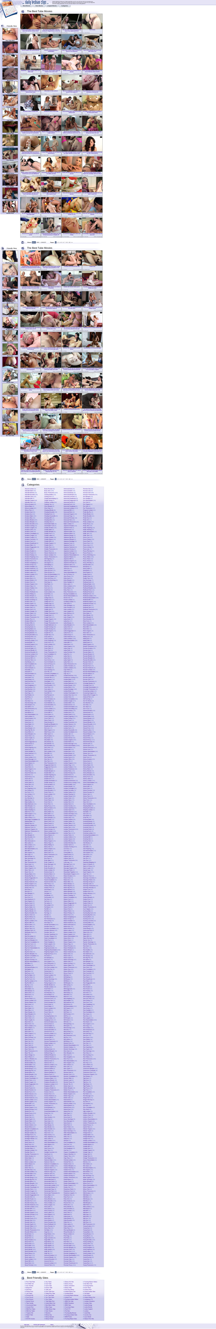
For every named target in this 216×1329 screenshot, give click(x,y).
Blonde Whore (29, 1127)
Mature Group (67, 918)
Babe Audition (28, 802)
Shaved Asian (87, 714)
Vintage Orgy (86, 1152)
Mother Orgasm (68, 1094)
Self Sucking (86, 699)
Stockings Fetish (87, 880)
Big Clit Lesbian (29, 936)
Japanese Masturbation (70, 555)
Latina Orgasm (68, 646)
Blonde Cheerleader (30, 1078)
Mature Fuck (67, 915)
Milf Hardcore (67, 1002)
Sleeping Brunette (88, 808)
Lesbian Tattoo (68, 823)
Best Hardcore (29, 899)
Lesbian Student (68, 819)
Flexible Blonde (48, 985)
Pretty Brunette (87, 516)
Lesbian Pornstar (68, 776)
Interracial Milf (67, 510)
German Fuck (48, 1031)
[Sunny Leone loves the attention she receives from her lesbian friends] (92, 428)
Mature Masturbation (69, 936)
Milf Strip (66, 1029)
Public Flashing (87, 529)
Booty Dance (28, 1142)
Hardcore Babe (48, 1160)
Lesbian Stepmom (69, 811)
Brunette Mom (29, 1210)
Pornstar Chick (68, 1249)
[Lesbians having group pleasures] (72, 408)
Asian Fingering (29, 747)
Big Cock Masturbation (31, 948)
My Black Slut (88, 1283)
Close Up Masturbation (50, 574)
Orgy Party (67, 1158)
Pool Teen (66, 1241)
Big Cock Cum (29, 944)
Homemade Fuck (49, 1183)
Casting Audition (48, 494)
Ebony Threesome (49, 854)
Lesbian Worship (68, 843)
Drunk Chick (47, 792)
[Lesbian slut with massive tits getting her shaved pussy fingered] (51, 306)
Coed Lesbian (48, 592)
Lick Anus (66, 848)
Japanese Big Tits (68, 537)
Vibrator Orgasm (87, 1129)
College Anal (47, 597)
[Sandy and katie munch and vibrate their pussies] (72, 171)
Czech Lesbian (48, 708)
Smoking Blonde (87, 823)
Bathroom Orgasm (30, 829)
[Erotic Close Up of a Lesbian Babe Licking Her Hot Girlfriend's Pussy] (30, 408)
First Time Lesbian (49, 967)
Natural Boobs (68, 1101)
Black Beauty (28, 1012)
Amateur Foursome (30, 558)
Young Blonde (87, 1237)
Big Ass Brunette (29, 913)
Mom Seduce (67, 1064)
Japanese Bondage (69, 541)
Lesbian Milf (67, 749)
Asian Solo (28, 780)
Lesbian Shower (68, 796)
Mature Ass (67, 880)
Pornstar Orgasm (68, 1257)
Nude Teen (67, 1115)
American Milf (28, 658)
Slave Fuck (86, 800)
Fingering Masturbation (50, 950)
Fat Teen (46, 916)
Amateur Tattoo (29, 613)
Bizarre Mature (29, 1002)
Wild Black (86, 1201)
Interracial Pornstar (69, 518)
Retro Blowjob (87, 617)
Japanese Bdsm (68, 533)
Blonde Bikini (28, 1072)
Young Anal (86, 1228)
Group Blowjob (48, 1107)
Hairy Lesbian (48, 1140)
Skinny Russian (87, 792)
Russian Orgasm (88, 677)
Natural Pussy (68, 1107)
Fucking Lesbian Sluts (71, 1315)
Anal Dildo (27, 669)
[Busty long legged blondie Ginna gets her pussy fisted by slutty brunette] (92, 69)
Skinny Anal (86, 761)
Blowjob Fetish (29, 1130)
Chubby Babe (48, 529)
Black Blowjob (29, 1014)
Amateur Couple (29, 537)
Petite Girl (66, 1222)
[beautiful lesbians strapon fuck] (30, 110)
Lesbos (86, 1311)
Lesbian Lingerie (68, 739)
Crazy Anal (47, 636)
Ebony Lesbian (48, 831)
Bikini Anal (28, 987)
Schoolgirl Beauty (88, 683)
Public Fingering (87, 527)
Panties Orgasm (68, 1185)
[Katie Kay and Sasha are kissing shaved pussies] (92, 212)
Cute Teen (47, 697)
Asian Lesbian (29, 757)
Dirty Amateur (48, 736)
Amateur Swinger (29, 611)
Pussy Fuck (86, 543)
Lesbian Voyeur (68, 839)
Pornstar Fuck (68, 1251)
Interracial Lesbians (69, 508)
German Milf (47, 1037)
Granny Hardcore (49, 1095)
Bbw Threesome (29, 862)
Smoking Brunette (88, 825)
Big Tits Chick (28, 977)
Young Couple (87, 1245)
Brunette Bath (28, 1175)
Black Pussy (28, 1039)
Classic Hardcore (49, 553)
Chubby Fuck (48, 533)
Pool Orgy (66, 1236)
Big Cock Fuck (29, 946)
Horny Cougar (48, 1204)
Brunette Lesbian (29, 1206)
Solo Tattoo (86, 856)
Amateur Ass (28, 514)
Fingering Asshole (49, 948)
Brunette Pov (28, 1216)
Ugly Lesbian (86, 1111)
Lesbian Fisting (68, 718)
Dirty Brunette (48, 745)
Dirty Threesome (49, 763)
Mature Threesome (69, 967)
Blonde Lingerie (29, 1101)
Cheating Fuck (48, 514)
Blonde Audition (29, 1062)
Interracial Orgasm (69, 514)
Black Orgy (28, 1035)
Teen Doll (85, 985)
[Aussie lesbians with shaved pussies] (30, 49)
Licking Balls (67, 852)
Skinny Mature (87, 784)
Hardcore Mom (48, 1167)
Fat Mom (46, 911)
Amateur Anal (28, 512)
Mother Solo (67, 1097)
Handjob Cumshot (49, 1152)
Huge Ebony (47, 1241)
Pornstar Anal (67, 1243)
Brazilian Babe (29, 1148)
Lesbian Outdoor (68, 767)
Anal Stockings (29, 702)
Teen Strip (86, 1053)
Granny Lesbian (48, 1097)
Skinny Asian (86, 763)
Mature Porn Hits (89, 1318)
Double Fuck (47, 778)
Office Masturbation (69, 1132)
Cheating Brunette (49, 512)
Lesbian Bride (67, 691)
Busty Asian (28, 1243)
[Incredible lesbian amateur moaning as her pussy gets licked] (92, 110)
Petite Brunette (68, 1220)
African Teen (28, 510)
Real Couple (86, 568)
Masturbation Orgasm (70, 874)
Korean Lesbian (68, 599)
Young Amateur (87, 1226)
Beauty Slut (28, 887)
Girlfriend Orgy (48, 1053)
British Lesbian (29, 1162)
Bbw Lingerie (28, 846)
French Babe (47, 1006)
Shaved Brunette (87, 724)
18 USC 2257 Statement (39, 1324)
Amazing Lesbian (29, 640)
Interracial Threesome (70, 522)
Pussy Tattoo (86, 557)
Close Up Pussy (48, 578)
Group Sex (47, 1113)
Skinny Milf (86, 786)
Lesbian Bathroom (69, 683)
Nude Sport (67, 1113)
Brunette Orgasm (29, 1212)
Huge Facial (47, 1243)
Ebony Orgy (47, 843)
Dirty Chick (47, 747)
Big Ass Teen (28, 928)
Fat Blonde (47, 895)
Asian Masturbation (30, 761)
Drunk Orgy (47, 798)
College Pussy (48, 607)
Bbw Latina (28, 843)
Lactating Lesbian (68, 601)
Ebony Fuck (47, 825)
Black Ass (27, 1006)
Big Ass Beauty (29, 909)
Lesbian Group (68, 726)
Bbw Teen (27, 860)
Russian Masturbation (89, 671)
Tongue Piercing (87, 1099)
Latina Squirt (67, 660)
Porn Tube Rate (10, 40)
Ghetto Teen (47, 1045)
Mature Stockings (68, 959)
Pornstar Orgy (68, 1259)
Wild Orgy (86, 1214)
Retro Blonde (86, 615)
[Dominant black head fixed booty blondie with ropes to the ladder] (92, 469)
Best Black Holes (50, 1305)
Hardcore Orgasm (49, 1169)
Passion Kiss (67, 1202)
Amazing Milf (28, 642)
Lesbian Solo (67, 804)
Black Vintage (28, 1055)
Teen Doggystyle (87, 983)
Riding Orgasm (87, 644)
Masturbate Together (69, 872)
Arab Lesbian (28, 716)
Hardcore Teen (48, 1175)
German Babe (48, 1025)
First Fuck (47, 959)
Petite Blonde (67, 1218)
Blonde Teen (28, 1123)
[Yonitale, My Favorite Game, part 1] (72, 285)
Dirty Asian (47, 737)
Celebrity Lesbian (49, 502)
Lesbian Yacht (67, 844)
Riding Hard (86, 642)
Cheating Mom (48, 520)
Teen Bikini (86, 959)
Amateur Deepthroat (30, 543)
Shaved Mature (87, 734)
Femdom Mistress (49, 930)
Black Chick (28, 1018)
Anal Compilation (29, 664)
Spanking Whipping (88, 862)
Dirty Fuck (47, 749)
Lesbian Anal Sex (68, 675)
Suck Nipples (86, 909)
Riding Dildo (86, 640)
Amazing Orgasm (30, 644)
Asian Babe (28, 724)
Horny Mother (48, 1220)
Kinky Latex (67, 584)
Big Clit (27, 934)
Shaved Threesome (88, 747)
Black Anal (28, 1004)
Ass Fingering (28, 788)
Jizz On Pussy (68, 574)
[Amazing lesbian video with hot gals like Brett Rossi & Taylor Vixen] (30, 449)
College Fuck (48, 599)
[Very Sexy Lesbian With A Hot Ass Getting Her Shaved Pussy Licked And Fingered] (51, 28)
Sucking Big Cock (88, 913)
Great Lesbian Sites (89, 1291)
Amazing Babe (29, 629)
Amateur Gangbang (30, 562)
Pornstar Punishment (69, 1263)
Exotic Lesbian (48, 870)
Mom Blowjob (67, 1053)
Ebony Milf (47, 837)
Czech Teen (47, 718)
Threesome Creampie (89, 1070)
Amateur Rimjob (29, 595)
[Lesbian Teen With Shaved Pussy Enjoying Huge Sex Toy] (51, 469)
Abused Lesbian (29, 488)
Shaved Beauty (87, 718)
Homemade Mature (49, 1187)
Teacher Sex (86, 940)
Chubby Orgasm (48, 543)
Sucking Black (87, 916)
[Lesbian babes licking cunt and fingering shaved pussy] (51, 151)
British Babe (28, 1158)
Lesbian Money (68, 753)
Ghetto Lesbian (48, 1043)
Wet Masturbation (88, 1167)
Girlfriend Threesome (50, 1058)
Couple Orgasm (48, 630)
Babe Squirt (28, 815)
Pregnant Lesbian (88, 510)
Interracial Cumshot (69, 496)
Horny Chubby (48, 1202)
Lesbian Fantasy (68, 710)
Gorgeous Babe (48, 1078)
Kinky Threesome (68, 592)
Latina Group (67, 634)
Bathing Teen (28, 823)
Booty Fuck (28, 1144)
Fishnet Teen (47, 981)
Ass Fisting (28, 790)
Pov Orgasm (86, 504)
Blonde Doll (28, 1086)
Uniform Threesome (88, 1123)
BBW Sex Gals (69, 1301)
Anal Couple (28, 665)
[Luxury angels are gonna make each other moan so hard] (51, 191)
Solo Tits (85, 858)
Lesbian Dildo (67, 702)
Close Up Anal (48, 568)
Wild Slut (85, 1220)
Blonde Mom (28, 1105)
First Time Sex (48, 969)
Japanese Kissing (68, 549)
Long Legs (66, 862)
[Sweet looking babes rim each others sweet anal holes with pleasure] (30, 191)
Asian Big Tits (28, 730)
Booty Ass (28, 1140)
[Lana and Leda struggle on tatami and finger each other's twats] (51, 408)
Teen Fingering (87, 996)
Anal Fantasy (28, 675)
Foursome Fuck (48, 998)
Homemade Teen (49, 1191)
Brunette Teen (28, 1228)
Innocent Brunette (49, 1259)
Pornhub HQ (10, 133)
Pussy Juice (86, 545)
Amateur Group (29, 564)
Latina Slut (66, 656)
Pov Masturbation (88, 500)
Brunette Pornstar (30, 1214)
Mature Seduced (68, 951)
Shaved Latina (87, 730)
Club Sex (46, 586)
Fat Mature (47, 907)
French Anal (47, 1004)
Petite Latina (67, 1224)
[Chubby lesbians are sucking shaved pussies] (72, 69)
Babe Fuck (28, 811)
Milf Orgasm (67, 1008)
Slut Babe (85, 811)
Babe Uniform (28, 817)
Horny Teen (47, 1228)
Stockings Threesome (89, 885)
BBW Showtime (69, 1303)
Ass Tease (28, 796)
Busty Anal (28, 1241)
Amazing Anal (28, 625)
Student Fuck (86, 899)
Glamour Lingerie (49, 1066)
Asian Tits (27, 786)
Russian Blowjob (87, 658)
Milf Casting (67, 985)
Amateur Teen (29, 615)
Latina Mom (67, 644)
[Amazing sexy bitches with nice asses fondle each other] (92, 285)
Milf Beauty (67, 979)
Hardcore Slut (48, 1173)
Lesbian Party (67, 771)
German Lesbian (48, 1033)
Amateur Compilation (30, 533)
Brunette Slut (28, 1220)
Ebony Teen (47, 852)
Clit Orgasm (47, 562)
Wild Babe (86, 1195)
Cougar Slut (47, 621)
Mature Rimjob (68, 950)
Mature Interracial (68, 924)
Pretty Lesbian (87, 522)
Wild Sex (85, 1218)
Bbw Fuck (27, 839)
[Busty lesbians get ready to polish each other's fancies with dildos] (72, 449)
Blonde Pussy (29, 1113)
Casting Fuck (48, 496)
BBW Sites (68, 1305)
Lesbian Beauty (68, 685)
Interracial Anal (68, 488)
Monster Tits (67, 1084)
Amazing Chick (29, 636)
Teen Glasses (87, 1006)
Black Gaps (49, 1307)
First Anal (46, 955)
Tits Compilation (87, 1092)
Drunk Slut (47, 802)
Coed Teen (47, 595)
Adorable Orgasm (30, 500)
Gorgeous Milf (48, 1086)
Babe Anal (27, 800)
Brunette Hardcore (30, 1204)
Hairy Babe (47, 1123)
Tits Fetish (86, 1094)
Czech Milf (47, 712)
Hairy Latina (47, 1138)
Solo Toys (86, 860)
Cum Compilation (49, 654)
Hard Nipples (47, 1158)
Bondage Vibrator (29, 1138)
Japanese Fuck (68, 545)
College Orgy (48, 603)
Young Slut (86, 1259)
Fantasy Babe (48, 885)
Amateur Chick (29, 529)
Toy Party (85, 1105)
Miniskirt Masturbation (70, 1045)
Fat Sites (67, 1311)
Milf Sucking (67, 1031)
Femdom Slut (48, 932)
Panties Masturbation (69, 1183)
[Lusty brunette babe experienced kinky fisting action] (72, 110)
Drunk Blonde (48, 788)
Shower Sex (86, 753)
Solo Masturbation (88, 850)
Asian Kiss (28, 755)
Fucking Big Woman (70, 1313)
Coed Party (47, 594)
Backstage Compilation (31, 819)
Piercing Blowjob (68, 1230)
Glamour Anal (48, 1060)
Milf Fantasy (67, 992)
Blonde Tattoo (28, 1121)
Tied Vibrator (86, 1076)
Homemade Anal (48, 1179)
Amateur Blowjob (29, 522)
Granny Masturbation (50, 1099)
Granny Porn (88, 1289)
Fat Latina (47, 903)
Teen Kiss (86, 1016)
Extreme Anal (48, 872)
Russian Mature (87, 673)
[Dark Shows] (92, 28)
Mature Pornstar (68, 946)
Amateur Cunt (29, 541)
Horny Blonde (48, 1199)
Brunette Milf (28, 1208)
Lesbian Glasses (68, 724)
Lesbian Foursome (69, 722)
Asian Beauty (28, 728)
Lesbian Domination (69, 706)
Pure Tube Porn (10, 409)
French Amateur (48, 1002)
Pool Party (66, 1237)
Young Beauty (87, 1234)
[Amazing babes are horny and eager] (92, 347)
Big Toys (27, 985)
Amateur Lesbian (29, 574)
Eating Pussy (48, 806)
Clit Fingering (47, 558)
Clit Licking (47, 560)
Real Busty (86, 566)
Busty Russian (48, 488)
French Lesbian (48, 1008)
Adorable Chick (29, 496)
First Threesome (48, 963)
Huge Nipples (48, 1245)
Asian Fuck (28, 749)
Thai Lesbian (86, 1066)
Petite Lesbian (67, 1226)
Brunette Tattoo (29, 1226)
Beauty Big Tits (29, 876)
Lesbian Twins (68, 835)
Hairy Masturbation (49, 1142)
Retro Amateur (87, 611)
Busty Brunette (29, 1251)
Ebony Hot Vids (69, 1281)
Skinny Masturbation (88, 782)
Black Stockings (29, 1047)
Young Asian (86, 1230)
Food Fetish (47, 988)
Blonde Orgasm (29, 1107)
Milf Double (67, 990)
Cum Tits (46, 671)
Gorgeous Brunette (49, 1082)
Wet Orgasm (86, 1169)
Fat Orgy (46, 913)
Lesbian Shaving (68, 794)
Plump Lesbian (68, 1234)
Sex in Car (86, 708)
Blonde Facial (28, 1088)
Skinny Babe (86, 765)
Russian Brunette (88, 660)
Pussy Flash (86, 541)
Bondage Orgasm (30, 1136)
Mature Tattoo (67, 965)
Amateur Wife (28, 623)
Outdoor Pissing (68, 1175)
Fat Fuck (46, 901)
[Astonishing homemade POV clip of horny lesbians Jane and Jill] (30, 326)
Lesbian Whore (68, 841)
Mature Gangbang (69, 916)
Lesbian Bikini (67, 687)
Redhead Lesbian (88, 595)
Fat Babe (46, 893)
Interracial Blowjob (69, 494)
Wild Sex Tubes (10, 276)
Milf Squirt (66, 1025)
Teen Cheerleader (88, 965)
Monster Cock (68, 1074)
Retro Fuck (86, 621)
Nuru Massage (68, 1121)
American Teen (29, 660)
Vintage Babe (86, 1134)
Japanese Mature (68, 557)
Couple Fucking (48, 627)
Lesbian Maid (67, 741)
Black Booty (28, 1016)
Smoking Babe (87, 819)
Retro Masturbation (88, 625)
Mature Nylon (67, 940)
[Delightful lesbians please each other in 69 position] (51, 285)
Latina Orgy (67, 648)
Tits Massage (87, 1095)
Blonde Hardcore (29, 1097)
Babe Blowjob (28, 806)
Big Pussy (28, 973)
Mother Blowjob (68, 1088)
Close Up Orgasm (49, 576)
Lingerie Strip (67, 858)
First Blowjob (47, 957)
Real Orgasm (87, 572)
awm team (26, 1324)
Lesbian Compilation (69, 699)
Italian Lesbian (68, 523)
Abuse (51, 1324)
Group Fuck (47, 1109)
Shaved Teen (86, 745)
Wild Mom (86, 1212)
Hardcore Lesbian (49, 1166)
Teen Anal (85, 946)
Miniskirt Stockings (69, 1049)
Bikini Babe (28, 988)
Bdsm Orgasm (29, 868)
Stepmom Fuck (87, 876)
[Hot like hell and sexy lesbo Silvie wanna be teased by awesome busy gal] (72, 326)
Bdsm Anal (28, 864)
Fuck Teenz (87, 1287)
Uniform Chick (87, 1115)
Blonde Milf (28, 1103)
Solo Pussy (86, 854)
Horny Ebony (48, 1208)
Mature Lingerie (68, 934)
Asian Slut (27, 778)
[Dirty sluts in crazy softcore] (51, 90)
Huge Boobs (47, 1234)
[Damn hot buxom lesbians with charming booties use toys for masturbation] (30, 130)
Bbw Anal (27, 833)
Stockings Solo (87, 883)
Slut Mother (86, 815)
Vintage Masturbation (89, 1142)
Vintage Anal (86, 1132)
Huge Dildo (47, 1239)
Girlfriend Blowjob (49, 1051)
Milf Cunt (66, 987)
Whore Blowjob (87, 1181)
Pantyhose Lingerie (69, 1193)
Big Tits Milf (28, 983)
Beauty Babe (28, 874)
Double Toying (48, 782)
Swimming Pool (87, 930)
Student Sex (86, 905)
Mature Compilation (69, 897)
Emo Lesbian (48, 856)
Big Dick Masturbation (31, 961)
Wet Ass (85, 1162)
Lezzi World (87, 1316)
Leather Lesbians (68, 667)
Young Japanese (87, 1249)
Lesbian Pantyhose (69, 769)
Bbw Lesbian (28, 844)
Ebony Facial (47, 823)
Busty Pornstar (29, 1265)
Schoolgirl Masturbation (89, 687)
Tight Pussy (86, 1088)
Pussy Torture (87, 560)
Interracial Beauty (68, 492)
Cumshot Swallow (49, 675)
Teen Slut (85, 1043)
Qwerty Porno (10, 173)
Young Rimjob (87, 1255)
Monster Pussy (68, 1082)
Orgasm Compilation (69, 1152)
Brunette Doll (28, 1197)
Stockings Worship (88, 887)
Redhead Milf (86, 599)
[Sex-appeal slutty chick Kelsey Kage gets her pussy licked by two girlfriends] (92, 408)
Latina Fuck (67, 632)
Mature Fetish (67, 911)
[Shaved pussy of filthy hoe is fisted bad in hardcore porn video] (30, 90)
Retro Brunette (87, 619)
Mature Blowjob (68, 891)
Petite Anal (67, 1214)
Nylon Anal (67, 1123)
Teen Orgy (86, 1025)
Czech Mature (48, 710)
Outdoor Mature (68, 1173)
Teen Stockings (87, 1051)
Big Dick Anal (28, 951)
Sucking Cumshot (88, 920)
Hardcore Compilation (50, 1164)
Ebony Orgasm (48, 841)
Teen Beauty (86, 955)
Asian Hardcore (29, 753)
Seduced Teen (87, 697)
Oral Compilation (68, 1142)
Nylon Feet (67, 1125)
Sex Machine (86, 702)
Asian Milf (27, 765)
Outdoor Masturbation (70, 1171)
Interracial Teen (68, 520)
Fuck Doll (47, 1014)
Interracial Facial (68, 502)
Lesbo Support (88, 1309)
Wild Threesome (87, 1224)
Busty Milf (27, 1261)
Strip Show (86, 895)
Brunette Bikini (29, 1181)
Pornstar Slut (86, 488)
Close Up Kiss (48, 572)
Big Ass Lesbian (29, 920)
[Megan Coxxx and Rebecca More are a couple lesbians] (51, 130)
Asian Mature (28, 763)
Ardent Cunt (68, 1297)
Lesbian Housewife (69, 730)
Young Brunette (87, 1239)
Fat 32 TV (67, 1309)
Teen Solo (86, 1045)
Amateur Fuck (29, 560)
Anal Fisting (28, 679)
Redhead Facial (87, 592)
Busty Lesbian (29, 1259)
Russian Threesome (88, 681)
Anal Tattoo (28, 706)
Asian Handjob (29, 751)
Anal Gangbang (29, 685)
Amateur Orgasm (30, 584)
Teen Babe (86, 951)
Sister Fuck (86, 757)
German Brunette (49, 1029)
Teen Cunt (86, 975)
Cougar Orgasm (48, 619)
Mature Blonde (68, 889)
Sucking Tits (86, 926)
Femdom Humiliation (50, 928)
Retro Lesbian (87, 623)
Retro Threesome (88, 634)
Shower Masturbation (89, 751)
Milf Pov (66, 1016)
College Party (48, 605)
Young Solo (86, 1261)
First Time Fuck (48, 965)
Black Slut (27, 1043)
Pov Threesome (87, 508)
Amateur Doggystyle (30, 547)
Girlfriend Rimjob (48, 1055)
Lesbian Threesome (69, 829)
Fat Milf (46, 909)
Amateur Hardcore (30, 568)
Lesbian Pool (67, 774)
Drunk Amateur (48, 784)
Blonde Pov (28, 1111)
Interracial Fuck (68, 504)
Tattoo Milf (86, 936)
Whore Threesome (88, 1191)
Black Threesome (30, 1051)
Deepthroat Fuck (48, 726)
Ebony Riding (48, 844)
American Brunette (30, 652)
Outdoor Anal (67, 1164)
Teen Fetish (86, 994)
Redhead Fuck (87, 594)
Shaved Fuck (86, 728)
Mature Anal (67, 878)
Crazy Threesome (49, 652)
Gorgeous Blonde (49, 1080)
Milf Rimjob (67, 1018)
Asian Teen (28, 784)
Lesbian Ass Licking (69, 677)
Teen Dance (86, 977)
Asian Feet (28, 745)
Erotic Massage (48, 864)
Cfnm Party (47, 508)
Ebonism (48, 1313)
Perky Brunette (68, 1208)
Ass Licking (28, 794)
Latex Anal (66, 603)
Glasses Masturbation (50, 1076)
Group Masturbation (49, 1111)
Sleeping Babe (87, 806)
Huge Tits (47, 1251)
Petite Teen (67, 1228)
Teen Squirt (86, 1049)
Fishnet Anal (47, 971)
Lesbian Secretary (69, 790)
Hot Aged (87, 1293)
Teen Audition (86, 950)
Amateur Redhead (30, 592)
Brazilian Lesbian (29, 1150)
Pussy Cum (86, 537)
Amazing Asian (29, 627)
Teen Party (86, 1031)
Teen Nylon (86, 1022)
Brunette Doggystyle (30, 1195)
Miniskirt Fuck (67, 1043)
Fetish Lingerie (48, 944)
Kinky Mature (67, 588)
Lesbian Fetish (68, 714)
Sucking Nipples (87, 924)
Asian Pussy (28, 776)
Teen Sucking (87, 1055)
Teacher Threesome (88, 944)
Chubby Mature (48, 539)
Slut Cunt (85, 813)
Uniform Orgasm (87, 1121)
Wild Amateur (86, 1193)
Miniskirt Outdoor (68, 1047)
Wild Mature (86, 1208)
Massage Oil (67, 866)
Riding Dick (86, 638)
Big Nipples (28, 969)
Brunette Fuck (29, 1201)
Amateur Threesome (30, 617)
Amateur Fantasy (29, 555)
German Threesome (50, 1041)
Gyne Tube (10, 369)
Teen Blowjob (86, 961)
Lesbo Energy (88, 1305)
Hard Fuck (47, 1156)
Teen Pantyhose (87, 1029)
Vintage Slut (86, 1154)
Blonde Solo (28, 1117)
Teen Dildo (86, 981)
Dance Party (47, 720)
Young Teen (86, 1263)
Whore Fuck (86, 1183)
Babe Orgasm (29, 813)
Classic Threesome (49, 557)
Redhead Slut (87, 605)
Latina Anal (67, 619)
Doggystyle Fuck (49, 767)
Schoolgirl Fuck (87, 685)
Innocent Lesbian (49, 1263)
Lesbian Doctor (68, 704)
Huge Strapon (48, 1249)
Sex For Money (87, 701)
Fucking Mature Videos (90, 1281)
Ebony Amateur (48, 808)
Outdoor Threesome (69, 1177)
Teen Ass (85, 948)
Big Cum (27, 950)
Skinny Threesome (88, 798)
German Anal (48, 1023)
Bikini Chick (28, 992)
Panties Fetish (68, 1181)
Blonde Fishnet (29, 1090)
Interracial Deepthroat (70, 498)
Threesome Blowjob (88, 1068)
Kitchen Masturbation (69, 595)
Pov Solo (85, 506)
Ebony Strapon (48, 848)
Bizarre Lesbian (29, 1000)
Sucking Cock (87, 918)
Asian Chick (28, 736)
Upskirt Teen (86, 1127)
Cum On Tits (47, 665)
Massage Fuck (68, 864)
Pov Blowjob (86, 496)
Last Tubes (10, 120)
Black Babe (28, 1008)
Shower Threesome (88, 755)
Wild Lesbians (87, 1206)
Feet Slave (47, 922)
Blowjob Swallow (29, 1132)
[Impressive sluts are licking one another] (51, 212)
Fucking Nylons (88, 1285)
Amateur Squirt (29, 603)
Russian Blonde (87, 656)
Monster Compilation (69, 1076)
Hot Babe (46, 1230)
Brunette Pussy (29, 1218)
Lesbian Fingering (68, 716)
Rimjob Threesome (88, 646)
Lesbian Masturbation (70, 745)
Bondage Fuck (29, 1134)
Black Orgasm (29, 1033)
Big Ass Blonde (29, 911)
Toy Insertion (86, 1103)
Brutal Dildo (28, 1236)
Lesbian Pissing (68, 772)
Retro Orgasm (87, 630)
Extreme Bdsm (48, 874)
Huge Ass (47, 1232)
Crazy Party (47, 648)
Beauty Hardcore (29, 881)
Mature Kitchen (68, 928)
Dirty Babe (47, 739)
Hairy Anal (47, 1119)
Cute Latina (47, 689)
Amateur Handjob (30, 566)
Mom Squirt (67, 1068)
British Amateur (29, 1156)
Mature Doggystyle (69, 903)
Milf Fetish (66, 994)
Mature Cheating (68, 895)
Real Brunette (87, 564)
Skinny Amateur (87, 759)
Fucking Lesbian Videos (71, 1299)
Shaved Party (87, 737)
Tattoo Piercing (87, 938)
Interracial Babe (68, 490)
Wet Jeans (86, 1166)
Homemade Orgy (49, 1189)
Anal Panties (28, 695)
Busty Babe (28, 1245)
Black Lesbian (29, 1025)
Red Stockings (87, 580)
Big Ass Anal (28, 903)
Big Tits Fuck (28, 979)
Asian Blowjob (29, 734)
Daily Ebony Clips (50, 1309)
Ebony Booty (47, 819)
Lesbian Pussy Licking (70, 782)
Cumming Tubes (69, 1307)
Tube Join (10, 395)
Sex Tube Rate (10, 435)
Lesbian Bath (67, 681)
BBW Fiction (68, 1316)
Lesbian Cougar (68, 701)
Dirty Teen (47, 761)
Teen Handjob (87, 1010)
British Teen (28, 1167)
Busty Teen (47, 490)
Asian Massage (29, 759)
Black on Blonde (29, 1058)
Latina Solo (67, 658)
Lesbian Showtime (89, 1301)
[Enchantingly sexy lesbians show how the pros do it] (92, 232)
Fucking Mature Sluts (71, 1318)
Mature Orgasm (68, 942)
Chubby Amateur (49, 527)
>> (72, 242)
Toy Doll (85, 1101)
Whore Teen (86, 1189)
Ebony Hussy (69, 1283)
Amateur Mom (29, 578)
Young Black (86, 1236)
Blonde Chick (28, 1080)
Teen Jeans (86, 1014)
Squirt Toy (86, 874)
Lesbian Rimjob (68, 786)
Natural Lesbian (68, 1103)
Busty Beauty (28, 1247)
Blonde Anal (28, 1060)
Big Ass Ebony (29, 916)
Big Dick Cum (29, 957)
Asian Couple (28, 737)
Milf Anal (66, 975)
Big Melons (28, 965)
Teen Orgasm (87, 1023)
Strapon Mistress (88, 893)
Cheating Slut (48, 522)
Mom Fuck (67, 1058)
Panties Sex (67, 1187)
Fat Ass (46, 891)
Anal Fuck (27, 683)
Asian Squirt (28, 782)
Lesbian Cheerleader (69, 693)
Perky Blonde (67, 1206)
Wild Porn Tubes (10, 263)
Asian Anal (28, 720)
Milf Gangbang (68, 998)
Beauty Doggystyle (30, 878)
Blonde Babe (28, 1064)
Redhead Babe (87, 584)
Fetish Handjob (48, 942)
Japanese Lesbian (69, 551)
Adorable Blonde (29, 492)
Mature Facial (67, 907)
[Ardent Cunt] (92, 265)
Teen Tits (85, 1060)
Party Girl (66, 1199)
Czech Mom (47, 714)
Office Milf (66, 1134)
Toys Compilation (88, 1107)
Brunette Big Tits (29, 1179)
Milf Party (66, 1012)
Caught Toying (48, 500)
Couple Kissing (48, 629)
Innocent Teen (48, 1265)
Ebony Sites (68, 1287)
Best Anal (27, 889)
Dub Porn (10, 93)
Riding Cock (86, 636)
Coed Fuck (47, 590)
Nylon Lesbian (68, 1129)
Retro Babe (86, 613)
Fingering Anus (48, 946)
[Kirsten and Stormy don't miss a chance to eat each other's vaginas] (92, 367)
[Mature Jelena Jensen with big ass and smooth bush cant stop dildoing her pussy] (30, 171)
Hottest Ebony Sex (70, 1291)
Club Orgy (47, 582)
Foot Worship (48, 992)
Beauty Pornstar (29, 885)
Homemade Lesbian (49, 1185)
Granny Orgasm (48, 1101)
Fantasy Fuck (48, 887)
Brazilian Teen (29, 1152)
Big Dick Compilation (30, 955)
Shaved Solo (86, 743)
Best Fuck (28, 897)
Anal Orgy (27, 693)
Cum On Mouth (48, 662)
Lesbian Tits (67, 831)
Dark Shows (49, 1311)
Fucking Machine (49, 1016)
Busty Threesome (49, 492)
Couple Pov (47, 632)
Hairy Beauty (47, 1125)
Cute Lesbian (48, 691)
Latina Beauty (67, 623)
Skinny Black (86, 769)
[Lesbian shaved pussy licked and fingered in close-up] (30, 306)
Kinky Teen (67, 590)
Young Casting (87, 1241)
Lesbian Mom (67, 751)
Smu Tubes (49, 1299)
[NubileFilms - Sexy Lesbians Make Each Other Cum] (30, 69)
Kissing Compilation (69, 594)
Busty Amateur (29, 1239)
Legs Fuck (67, 671)
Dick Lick (46, 728)
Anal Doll (27, 671)
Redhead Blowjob (88, 588)
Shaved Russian (87, 741)
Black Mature (28, 1027)
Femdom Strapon (49, 936)
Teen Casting (86, 963)
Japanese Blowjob (69, 539)
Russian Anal (86, 650)
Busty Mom (28, 1263)
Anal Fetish (28, 677)
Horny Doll (47, 1206)
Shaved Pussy (87, 739)
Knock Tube (10, 382)
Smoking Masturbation (89, 835)
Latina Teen (67, 662)
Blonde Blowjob (29, 1074)
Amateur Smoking (30, 599)
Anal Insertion (28, 687)
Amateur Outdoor (29, 588)
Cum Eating (47, 656)
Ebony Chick (47, 821)
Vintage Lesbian (87, 1140)
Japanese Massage (69, 553)
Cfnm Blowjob (48, 506)
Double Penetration (49, 780)
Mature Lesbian (68, 932)
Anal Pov (27, 699)
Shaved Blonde (87, 722)
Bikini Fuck (28, 994)
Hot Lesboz (87, 1295)
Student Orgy (86, 901)
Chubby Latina (48, 535)
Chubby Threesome (49, 549)
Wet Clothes (86, 1164)
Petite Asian (67, 1216)
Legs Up (66, 673)
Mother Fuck (67, 1090)
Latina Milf (66, 642)
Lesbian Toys (67, 833)
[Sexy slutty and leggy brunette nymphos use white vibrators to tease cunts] (72, 151)
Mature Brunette (68, 893)
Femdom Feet (48, 926)
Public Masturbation (88, 531)
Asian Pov (28, 774)
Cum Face (47, 658)
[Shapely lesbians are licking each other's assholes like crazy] (51, 326)
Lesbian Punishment (69, 780)
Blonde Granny (29, 1095)
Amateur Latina (29, 572)
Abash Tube (10, 302)
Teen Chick (86, 967)
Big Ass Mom (28, 924)
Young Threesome (88, 1265)
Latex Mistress (68, 613)
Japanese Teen (68, 564)
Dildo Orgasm (48, 730)
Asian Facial (28, 743)
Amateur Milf (28, 576)
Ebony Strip (47, 850)
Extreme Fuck (48, 876)
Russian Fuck (87, 665)
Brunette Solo (28, 1222)
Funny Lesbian (48, 1018)
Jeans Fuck (67, 570)
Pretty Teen (86, 525)
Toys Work (86, 1109)
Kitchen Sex (67, 597)
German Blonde (48, 1027)
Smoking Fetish (87, 829)
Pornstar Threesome (88, 494)
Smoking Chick (87, 827)
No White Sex (10, 54)
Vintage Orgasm (87, 1150)
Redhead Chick (87, 590)
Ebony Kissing (48, 829)
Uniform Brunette (87, 1113)
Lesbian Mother (68, 755)
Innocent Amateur (49, 1255)
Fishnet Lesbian (48, 975)
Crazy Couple (48, 638)
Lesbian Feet (67, 712)
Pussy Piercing (87, 551)
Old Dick (66, 1140)
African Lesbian (29, 508)
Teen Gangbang (87, 1004)
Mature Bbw (67, 881)
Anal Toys (27, 710)
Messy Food (67, 973)
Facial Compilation (49, 880)
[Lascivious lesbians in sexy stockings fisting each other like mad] (92, 130)
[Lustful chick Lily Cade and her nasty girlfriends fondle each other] (51, 367)
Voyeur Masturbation (88, 1160)
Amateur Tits (28, 619)
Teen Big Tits (86, 957)
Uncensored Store (10, 200)
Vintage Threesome (88, 1158)
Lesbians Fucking (68, 846)
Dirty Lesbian (48, 751)
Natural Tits (67, 1111)
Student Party (87, 903)
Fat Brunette (47, 897)
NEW (38, 242)
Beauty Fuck (28, 880)
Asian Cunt (28, 739)
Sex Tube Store (50, 1297)
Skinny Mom (86, 788)
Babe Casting (28, 808)
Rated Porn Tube (10, 422)
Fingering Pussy (48, 953)
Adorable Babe (29, 490)
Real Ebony (86, 570)
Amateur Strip (28, 607)
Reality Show (86, 576)
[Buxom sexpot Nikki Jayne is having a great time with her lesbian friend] (30, 28)
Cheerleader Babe (49, 523)
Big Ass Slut (28, 926)
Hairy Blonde (47, 1127)
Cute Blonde (47, 683)
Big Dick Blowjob (29, 953)
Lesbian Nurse (68, 757)
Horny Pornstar (48, 1222)
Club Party (47, 584)
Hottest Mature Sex (89, 1297)
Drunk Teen (47, 804)
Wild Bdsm (86, 1197)
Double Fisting (48, 776)
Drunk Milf (47, 796)
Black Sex (28, 1041)
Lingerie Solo (67, 856)
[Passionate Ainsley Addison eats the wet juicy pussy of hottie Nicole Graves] (72, 387)
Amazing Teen (29, 646)
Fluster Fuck (10, 107)
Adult (10, 316)
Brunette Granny (29, 1202)
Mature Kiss (67, 926)
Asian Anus (28, 722)
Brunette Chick (29, 1189)
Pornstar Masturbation (70, 1255)
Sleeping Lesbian (87, 809)
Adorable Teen (29, 502)
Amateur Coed (29, 531)
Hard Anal (47, 1154)
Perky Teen (67, 1212)
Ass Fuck (27, 792)
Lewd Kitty (87, 1313)
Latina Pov (67, 654)
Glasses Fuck (48, 1074)
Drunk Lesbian (48, 794)
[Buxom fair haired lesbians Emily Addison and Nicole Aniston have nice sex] (72, 130)
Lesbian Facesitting (69, 708)
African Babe (28, 506)
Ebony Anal (47, 809)
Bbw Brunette (28, 837)
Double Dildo (47, 772)
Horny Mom (47, 1218)
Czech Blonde (48, 702)
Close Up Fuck (48, 570)
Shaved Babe (87, 716)
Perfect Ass (67, 1204)
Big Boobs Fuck (29, 932)
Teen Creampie (87, 971)
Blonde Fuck (28, 1092)
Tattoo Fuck (86, 932)
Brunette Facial (29, 1199)
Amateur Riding (29, 594)
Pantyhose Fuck (68, 1191)
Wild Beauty (86, 1199)
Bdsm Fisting (28, 866)
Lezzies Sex (87, 1315)
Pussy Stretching (88, 555)
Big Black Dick (29, 930)
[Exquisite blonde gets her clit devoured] (72, 428)
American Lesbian (30, 654)
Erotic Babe (47, 860)
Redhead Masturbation (89, 597)
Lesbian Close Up (68, 695)
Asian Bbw (28, 726)
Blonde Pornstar (29, 1109)
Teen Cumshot (87, 973)
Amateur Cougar (29, 535)
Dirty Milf (46, 753)
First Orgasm (48, 961)
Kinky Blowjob (67, 580)
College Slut (47, 609)
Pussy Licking (87, 547)
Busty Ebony (28, 1253)
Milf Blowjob (67, 983)
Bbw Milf (27, 850)
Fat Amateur (47, 889)
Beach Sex (28, 872)
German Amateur (49, 1022)
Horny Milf (47, 1216)
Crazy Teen (47, 650)
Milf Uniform (67, 1039)
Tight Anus (86, 1080)
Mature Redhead (68, 948)
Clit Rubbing (47, 564)
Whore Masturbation (88, 1185)
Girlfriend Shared (49, 1057)
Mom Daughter (68, 1057)
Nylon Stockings (68, 1130)
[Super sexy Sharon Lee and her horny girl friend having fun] (30, 367)
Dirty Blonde (47, 743)
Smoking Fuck (87, 831)
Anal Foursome (29, 681)
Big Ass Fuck (28, 918)
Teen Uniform (86, 1064)
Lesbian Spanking (68, 808)
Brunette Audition (29, 1171)
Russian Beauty (87, 654)
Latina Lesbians (68, 638)
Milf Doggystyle (68, 988)
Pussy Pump (86, 553)
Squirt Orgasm (87, 872)
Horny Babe (47, 1195)
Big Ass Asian (28, 905)
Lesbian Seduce (68, 792)
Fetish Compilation (49, 938)
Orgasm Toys (67, 1156)
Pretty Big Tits (87, 512)
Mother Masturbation (69, 1092)
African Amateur (29, 504)
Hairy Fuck (47, 1132)
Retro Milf (85, 627)
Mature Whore (68, 971)
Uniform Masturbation (89, 1119)
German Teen (48, 1039)
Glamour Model (48, 1068)
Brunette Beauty (29, 1177)
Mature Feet (67, 909)
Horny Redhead (48, 1224)
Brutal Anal (28, 1234)
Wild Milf (85, 1210)
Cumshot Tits (48, 677)
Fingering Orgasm (49, 951)
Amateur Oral (28, 582)
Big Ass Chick (29, 915)
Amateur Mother (29, 580)
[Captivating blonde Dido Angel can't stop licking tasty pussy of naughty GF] (51, 232)
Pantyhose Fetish (68, 1189)
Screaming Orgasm (88, 693)
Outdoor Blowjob (68, 1166)
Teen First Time (87, 998)
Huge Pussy (47, 1247)
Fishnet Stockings (49, 979)
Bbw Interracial (29, 841)
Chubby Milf (47, 541)
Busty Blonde (28, 1249)
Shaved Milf (86, 736)
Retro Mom (86, 629)
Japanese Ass (68, 529)
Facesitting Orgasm (49, 878)
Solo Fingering (87, 848)
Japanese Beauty (68, 535)
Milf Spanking (67, 1023)
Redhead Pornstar (88, 603)
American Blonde (29, 650)
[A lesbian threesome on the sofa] (72, 265)
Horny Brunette (48, 1201)
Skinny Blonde (87, 771)
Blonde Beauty (29, 1068)
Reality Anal (86, 574)
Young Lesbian (87, 1253)
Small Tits (86, 817)
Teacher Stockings (88, 942)
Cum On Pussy (48, 664)
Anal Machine (28, 689)
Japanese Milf (67, 558)
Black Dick (28, 1022)
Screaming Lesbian (88, 691)
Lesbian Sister (68, 798)
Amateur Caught (29, 527)
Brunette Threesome (30, 1230)
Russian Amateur (88, 648)
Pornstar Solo (87, 490)
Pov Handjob (86, 498)
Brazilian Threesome (30, 1154)
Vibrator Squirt (87, 1130)
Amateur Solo (28, 601)
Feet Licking (47, 920)
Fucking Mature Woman (71, 1295)
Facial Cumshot (48, 881)
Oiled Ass (66, 1138)
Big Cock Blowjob (30, 940)
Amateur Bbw (28, 518)
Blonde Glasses (29, 1094)
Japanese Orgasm (69, 560)
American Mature (29, 656)
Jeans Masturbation (69, 572)
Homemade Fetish (49, 1181)
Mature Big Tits (68, 887)
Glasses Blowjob (49, 1072)
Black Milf (27, 1029)
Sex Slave (86, 706)
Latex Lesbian (67, 609)
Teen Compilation (88, 969)
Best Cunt (27, 895)
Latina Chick (67, 627)
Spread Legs (86, 870)
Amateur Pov (28, 590)
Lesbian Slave (67, 800)
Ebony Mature (48, 835)
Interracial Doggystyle (70, 500)
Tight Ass (85, 1082)
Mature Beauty (68, 883)
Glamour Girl (47, 1062)
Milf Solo (66, 1022)
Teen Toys (86, 1062)
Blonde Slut (28, 1115)
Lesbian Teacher (68, 825)
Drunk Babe (47, 786)
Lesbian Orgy (67, 765)
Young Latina (86, 1251)
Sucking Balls (87, 911)
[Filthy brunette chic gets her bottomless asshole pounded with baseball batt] (72, 367)
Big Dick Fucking (29, 959)
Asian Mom (28, 767)
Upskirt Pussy (87, 1125)
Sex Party (86, 704)
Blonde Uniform (29, 1125)
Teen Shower (86, 1041)
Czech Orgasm (48, 716)
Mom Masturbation (69, 1060)
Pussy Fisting (87, 539)
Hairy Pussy (47, 1148)
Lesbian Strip (67, 817)
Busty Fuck (28, 1255)
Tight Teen (86, 1090)
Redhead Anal (87, 582)
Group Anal (47, 1105)
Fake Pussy (47, 883)
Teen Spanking (87, 1047)
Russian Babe (87, 652)
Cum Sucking (48, 669)
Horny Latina (47, 1212)
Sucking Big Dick (88, 915)
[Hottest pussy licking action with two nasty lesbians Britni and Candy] (51, 387)
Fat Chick (47, 899)
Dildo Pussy (47, 732)
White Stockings (87, 1179)
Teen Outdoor (87, 1027)
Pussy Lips (86, 549)
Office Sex (67, 1136)
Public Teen (86, 535)
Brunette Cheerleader (31, 1187)
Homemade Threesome (50, 1193)
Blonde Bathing (29, 1066)
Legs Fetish (67, 669)
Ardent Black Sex (50, 1303)
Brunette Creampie (30, 1193)
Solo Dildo (86, 846)
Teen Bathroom (87, 953)
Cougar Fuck (47, 617)
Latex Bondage (68, 605)
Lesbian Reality (68, 784)
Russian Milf (86, 675)
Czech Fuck (47, 706)
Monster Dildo (67, 1078)
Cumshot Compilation (50, 673)
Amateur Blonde (29, 520)
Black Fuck (28, 1023)
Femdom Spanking (49, 934)
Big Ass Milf (28, 922)
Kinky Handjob (68, 582)
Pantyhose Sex (68, 1195)
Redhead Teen (87, 607)
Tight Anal (85, 1078)
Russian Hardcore (88, 667)
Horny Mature (48, 1214)
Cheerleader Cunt (49, 525)
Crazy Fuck (47, 642)
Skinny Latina (87, 778)
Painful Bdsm (67, 1179)
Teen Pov (85, 1035)
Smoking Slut (86, 839)
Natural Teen (67, 1109)
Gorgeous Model (48, 1088)
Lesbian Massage (68, 743)
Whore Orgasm (87, 1187)
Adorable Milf (28, 498)
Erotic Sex (47, 866)
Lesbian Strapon (68, 815)
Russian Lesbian (87, 669)
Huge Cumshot (48, 1237)
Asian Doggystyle (30, 741)
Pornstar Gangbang (69, 1253)
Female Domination (49, 924)
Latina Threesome (69, 664)
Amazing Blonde (29, 632)
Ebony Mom (47, 839)
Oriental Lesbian (68, 1160)
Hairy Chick (47, 1130)
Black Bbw (28, 1010)
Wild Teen (85, 1222)
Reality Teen (86, 578)
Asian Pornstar (29, 772)
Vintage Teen (86, 1156)
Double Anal (47, 769)
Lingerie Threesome (69, 860)
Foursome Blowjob (49, 996)
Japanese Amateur (69, 525)
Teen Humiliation (87, 1012)
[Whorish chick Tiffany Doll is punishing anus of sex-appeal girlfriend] (72, 28)
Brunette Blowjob (29, 1183)
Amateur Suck (29, 609)
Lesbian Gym (67, 728)
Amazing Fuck (29, 638)
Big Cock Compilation (31, 942)
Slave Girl (86, 802)
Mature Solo (67, 955)
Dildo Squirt (47, 734)
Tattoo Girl (86, 934)
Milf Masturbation (68, 1006)
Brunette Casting (29, 1185)
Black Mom (28, 1031)
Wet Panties (86, 1171)
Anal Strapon (28, 704)
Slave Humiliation (88, 804)
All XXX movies (10, 329)
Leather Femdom (68, 665)
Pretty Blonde (87, 514)
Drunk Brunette (48, 790)
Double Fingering (49, 774)
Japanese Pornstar (69, 562)
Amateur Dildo (29, 545)
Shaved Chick (87, 726)
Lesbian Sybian (68, 821)
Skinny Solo (86, 794)
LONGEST (43, 242)
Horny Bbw (47, 1197)
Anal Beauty (28, 662)
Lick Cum (66, 850)
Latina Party (67, 650)
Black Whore (28, 1057)
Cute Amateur (48, 679)
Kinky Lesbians (68, 586)
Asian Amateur (29, 718)
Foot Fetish (47, 990)
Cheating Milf (47, 518)
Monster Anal (67, 1072)
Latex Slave (67, 615)
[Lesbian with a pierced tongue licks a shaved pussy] (30, 347)
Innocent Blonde (48, 1257)
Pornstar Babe (68, 1245)
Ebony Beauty (48, 815)
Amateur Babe (29, 516)
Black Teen (28, 1049)
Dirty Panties (47, 757)
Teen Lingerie (86, 1018)
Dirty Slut (46, 759)
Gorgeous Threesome (50, 1090)
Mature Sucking (68, 963)
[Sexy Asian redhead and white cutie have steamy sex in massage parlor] (51, 347)
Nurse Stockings (68, 1119)
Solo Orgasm (86, 852)
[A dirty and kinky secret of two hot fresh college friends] (92, 306)
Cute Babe (47, 681)
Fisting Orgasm (48, 983)
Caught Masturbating (50, 498)
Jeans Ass (67, 568)
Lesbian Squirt (68, 809)
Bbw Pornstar (28, 856)
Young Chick (86, 1243)
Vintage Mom (86, 1148)
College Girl (47, 601)
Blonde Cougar (29, 1082)
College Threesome (49, 613)
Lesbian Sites (88, 1303)
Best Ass (27, 891)
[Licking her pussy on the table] (51, 110)
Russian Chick (87, 662)
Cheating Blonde (48, 510)
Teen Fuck (86, 1002)
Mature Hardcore (68, 922)
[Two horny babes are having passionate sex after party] (72, 306)
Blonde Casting (29, 1076)
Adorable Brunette (30, 494)
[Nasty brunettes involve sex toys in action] (30, 232)
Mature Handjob (68, 920)
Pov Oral (85, 502)
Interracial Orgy (68, 516)
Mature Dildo (67, 901)
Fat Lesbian (47, 905)
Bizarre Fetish (29, 998)
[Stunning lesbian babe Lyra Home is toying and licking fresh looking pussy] (30, 151)
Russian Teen (87, 679)
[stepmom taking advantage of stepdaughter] (51, 49)
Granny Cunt (47, 1092)
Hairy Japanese (48, 1136)
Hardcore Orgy (48, 1171)
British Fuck (28, 1160)
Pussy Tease (86, 558)
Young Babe (86, 1232)
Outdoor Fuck (67, 1169)
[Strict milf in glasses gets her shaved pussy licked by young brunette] (30, 428)
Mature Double (68, 905)
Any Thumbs (10, 67)
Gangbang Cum (48, 1020)
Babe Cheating (29, 809)
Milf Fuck (66, 996)
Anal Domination (29, 673)
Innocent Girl (47, 1261)
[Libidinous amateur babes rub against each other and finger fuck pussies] (51, 428)
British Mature (29, 1164)
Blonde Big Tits (29, 1070)
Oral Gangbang (68, 1148)
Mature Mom (67, 938)
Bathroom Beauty (30, 825)
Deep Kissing (48, 722)
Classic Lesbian (48, 555)
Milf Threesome (68, 1035)
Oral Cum (66, 1144)
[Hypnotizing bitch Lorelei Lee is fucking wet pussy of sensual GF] (92, 90)
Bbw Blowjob (28, 835)
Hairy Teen (47, 1150)
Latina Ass (66, 621)
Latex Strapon (67, 617)
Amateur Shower (29, 597)
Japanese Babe (68, 531)
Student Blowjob (87, 897)
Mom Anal (66, 1051)
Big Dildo (27, 963)
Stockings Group (87, 881)
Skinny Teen (86, 796)
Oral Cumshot (67, 1146)
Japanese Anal (68, 527)
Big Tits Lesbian (29, 981)
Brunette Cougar (29, 1191)
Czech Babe (47, 701)
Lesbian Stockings (69, 813)
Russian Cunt (87, 664)
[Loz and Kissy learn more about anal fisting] (72, 232)
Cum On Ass (47, 660)
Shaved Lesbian (87, 732)
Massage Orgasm (69, 868)
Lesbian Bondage (68, 689)
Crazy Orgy (47, 646)
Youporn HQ (10, 289)
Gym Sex (47, 1115)
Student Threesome (88, 907)
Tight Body (86, 1084)
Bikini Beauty (28, 990)
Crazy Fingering (48, 640)
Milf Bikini (66, 981)
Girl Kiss (46, 1047)
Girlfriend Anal (48, 1049)
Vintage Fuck (86, 1138)
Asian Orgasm (29, 769)
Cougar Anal (47, 615)
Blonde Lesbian (29, 1099)
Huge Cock (47, 1236)
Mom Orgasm (67, 1062)
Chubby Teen (48, 547)
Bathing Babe (28, 821)
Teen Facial (86, 988)
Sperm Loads (87, 868)
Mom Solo (66, 1066)
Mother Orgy (67, 1095)
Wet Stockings (87, 1175)
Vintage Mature (87, 1144)
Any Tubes (10, 342)
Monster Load (67, 1080)
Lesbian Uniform (68, 837)
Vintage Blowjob (87, 1136)
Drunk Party (47, 800)
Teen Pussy (86, 1037)
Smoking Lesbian (88, 833)
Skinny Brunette (87, 774)
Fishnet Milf (47, 977)
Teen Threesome (87, 1058)
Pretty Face (86, 518)
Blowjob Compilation (30, 1129)
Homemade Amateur (50, 1177)
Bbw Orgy (27, 854)
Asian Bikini (28, 732)
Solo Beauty (86, 843)
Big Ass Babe (28, 907)
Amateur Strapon (29, 605)
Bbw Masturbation (30, 848)
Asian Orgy (28, 771)
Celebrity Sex (48, 504)
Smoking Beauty (87, 821)
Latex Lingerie (67, 611)
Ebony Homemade (49, 827)
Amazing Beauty (29, 630)
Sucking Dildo (87, 922)
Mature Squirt (67, 957)
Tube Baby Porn (50, 1301)
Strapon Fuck (87, 891)
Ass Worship (28, 798)
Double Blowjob (48, 771)
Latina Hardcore (68, 636)
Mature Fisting (68, 913)
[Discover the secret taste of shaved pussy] (72, 347)
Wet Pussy (86, 1173)
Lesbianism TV (88, 1299)
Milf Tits (66, 1037)
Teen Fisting (86, 1000)
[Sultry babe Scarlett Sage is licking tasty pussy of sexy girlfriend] (72, 49)
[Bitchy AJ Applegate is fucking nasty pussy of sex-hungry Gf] (72, 90)
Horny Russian (48, 1226)
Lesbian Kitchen (68, 737)
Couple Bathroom (49, 625)
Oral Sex (66, 1150)
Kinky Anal (67, 578)
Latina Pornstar (68, 652)
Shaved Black (87, 720)
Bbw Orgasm (28, 852)
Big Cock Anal (29, 938)
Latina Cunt (67, 629)
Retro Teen (86, 632)
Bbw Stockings (29, 858)
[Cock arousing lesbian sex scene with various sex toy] (72, 212)
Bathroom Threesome (31, 831)
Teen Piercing (87, 1033)
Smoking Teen (87, 841)
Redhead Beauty (87, 586)
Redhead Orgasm (88, 601)
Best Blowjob (28, 893)
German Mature (48, 1035)
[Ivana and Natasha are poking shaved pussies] (72, 191)
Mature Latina (67, 930)
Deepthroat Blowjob (49, 724)
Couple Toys (47, 634)
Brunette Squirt (29, 1224)
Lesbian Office (68, 759)
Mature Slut (67, 953)
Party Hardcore (68, 1201)
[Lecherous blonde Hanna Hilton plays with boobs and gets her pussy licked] (30, 285)
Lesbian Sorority (68, 806)
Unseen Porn (10, 213)
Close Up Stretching (49, 580)
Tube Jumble (10, 186)
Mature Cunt (67, 899)
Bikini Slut (27, 996)
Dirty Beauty (47, 741)
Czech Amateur (48, 699)
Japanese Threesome (70, 566)
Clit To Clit (47, 566)
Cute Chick (47, 687)
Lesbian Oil (67, 761)
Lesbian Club (67, 697)
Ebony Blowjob (48, 817)
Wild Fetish (86, 1204)
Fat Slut (46, 915)
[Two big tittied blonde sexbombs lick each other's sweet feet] (92, 191)
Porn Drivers (10, 160)
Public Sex (86, 533)
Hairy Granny (48, 1134)
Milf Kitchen (67, 1004)
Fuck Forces (10, 147)
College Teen (47, 611)
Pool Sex (66, 1239)
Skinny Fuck (86, 776)
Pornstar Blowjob (68, 1247)
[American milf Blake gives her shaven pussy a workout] (72, 469)
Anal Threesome (29, 708)
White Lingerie (87, 1177)
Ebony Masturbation (49, 833)
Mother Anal (67, 1086)
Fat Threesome (48, 918)
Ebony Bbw (47, 813)
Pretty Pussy (86, 523)
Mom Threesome (68, 1070)
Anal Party (28, 697)
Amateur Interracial (30, 570)
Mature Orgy (67, 944)
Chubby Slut (47, 545)
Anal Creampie (29, 667)
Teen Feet (86, 992)
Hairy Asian (47, 1121)
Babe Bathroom (29, 804)
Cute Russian (48, 695)
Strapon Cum (86, 889)
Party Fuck (67, 1197)
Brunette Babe (29, 1173)
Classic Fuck (48, 551)
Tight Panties (86, 1086)
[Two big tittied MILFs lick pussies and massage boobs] (30, 212)
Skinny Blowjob (87, 772)
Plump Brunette (68, 1232)
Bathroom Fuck (29, 827)
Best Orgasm (28, 901)
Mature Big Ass (68, 885)
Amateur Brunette (30, 523)
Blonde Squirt (28, 1119)
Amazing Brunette (30, 634)
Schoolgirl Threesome (89, 689)
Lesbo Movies (88, 1307)
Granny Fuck (48, 1094)
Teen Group (86, 1008)
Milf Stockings (67, 1027)
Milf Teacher (67, 1033)
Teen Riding (86, 1039)
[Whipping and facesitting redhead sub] (92, 326)
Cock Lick (47, 588)
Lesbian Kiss (67, 736)
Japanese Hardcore (69, 547)
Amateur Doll (28, 549)
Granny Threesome (49, 1103)
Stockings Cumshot (88, 878)
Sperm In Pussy (87, 866)
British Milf (28, 1166)
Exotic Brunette (48, 868)
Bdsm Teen (28, 870)
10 (69, 242)
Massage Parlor (68, 870)
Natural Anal (67, 1099)
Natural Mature (68, 1105)
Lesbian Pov (67, 778)
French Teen (47, 1012)
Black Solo (28, 1045)
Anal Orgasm (28, 691)
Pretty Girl (86, 520)
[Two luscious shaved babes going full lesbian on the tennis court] (51, 69)
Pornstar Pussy (68, 1265)
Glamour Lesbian (49, 1064)
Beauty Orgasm (29, 883)
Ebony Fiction (49, 1318)
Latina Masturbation (69, 640)
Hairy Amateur (48, 1117)
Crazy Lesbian (48, 644)
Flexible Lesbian (48, 987)
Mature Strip (67, 961)
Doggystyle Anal (48, 765)
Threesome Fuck (88, 1072)
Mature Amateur (68, 876)
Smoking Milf (86, 837)
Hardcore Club (48, 1162)
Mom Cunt (67, 1055)
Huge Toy (47, 1253)
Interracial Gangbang (69, 506)
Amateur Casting (29, 525)
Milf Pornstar (67, 1014)
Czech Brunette (48, 704)
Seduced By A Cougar (89, 695)
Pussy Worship (87, 562)
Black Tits (27, 1053)
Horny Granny (48, 1210)
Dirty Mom (47, 755)
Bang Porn (10, 80)
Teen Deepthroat (87, 979)
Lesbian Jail (67, 734)
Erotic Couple (48, 862)
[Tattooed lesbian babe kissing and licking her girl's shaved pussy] (92, 151)
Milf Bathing (67, 977)
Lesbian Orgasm (68, 763)
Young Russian (87, 1257)
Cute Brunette (48, 685)
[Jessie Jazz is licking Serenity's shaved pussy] (30, 387)
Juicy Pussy (67, 576)
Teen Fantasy (87, 990)
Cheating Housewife (49, 516)
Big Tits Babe (28, 975)
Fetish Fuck (47, 940)
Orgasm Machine (68, 1154)
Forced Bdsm (48, 994)
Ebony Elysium (50, 1316)
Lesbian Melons (68, 747)
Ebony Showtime (69, 1285)
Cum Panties (47, 667)
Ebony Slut (47, 846)
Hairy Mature (47, 1144)
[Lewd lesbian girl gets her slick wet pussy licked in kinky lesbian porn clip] (92, 387)
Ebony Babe (47, 811)
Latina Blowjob (68, 625)
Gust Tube (10, 356)
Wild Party (86, 1216)
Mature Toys (67, 969)
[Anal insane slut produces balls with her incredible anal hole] (51, 171)
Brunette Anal (28, 1169)
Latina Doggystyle (69, 630)
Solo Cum (86, 844)
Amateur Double (29, 551)
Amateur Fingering (30, 557)
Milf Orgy (66, 1010)
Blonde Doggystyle (30, 1084)
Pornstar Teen (87, 492)
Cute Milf (46, 693)
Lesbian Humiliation (69, 732)
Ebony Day (49, 1315)
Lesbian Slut (67, 802)
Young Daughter (87, 1247)
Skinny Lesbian (87, 780)
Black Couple (28, 1020)
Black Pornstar (29, 1037)
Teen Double (86, 987)
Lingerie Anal (67, 854)
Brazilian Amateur (30, 1146)
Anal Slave (28, 701)
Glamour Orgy (48, 1070)
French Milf (47, 1010)
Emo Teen (47, 858)
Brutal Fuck (28, 1237)
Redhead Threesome (89, 609)
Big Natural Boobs (30, 967)
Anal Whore (28, 712)
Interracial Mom (68, 512)
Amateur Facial (29, 553)
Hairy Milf (47, 1146)
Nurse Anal (67, 1117)
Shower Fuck (86, 749)
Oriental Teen (67, 1162)
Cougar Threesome (49, 623)
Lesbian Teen (67, 827)
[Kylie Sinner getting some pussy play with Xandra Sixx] (92, 49)
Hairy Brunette (48, 1129)
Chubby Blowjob (48, 531)
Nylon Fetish (67, 1127)
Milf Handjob (67, 1000)
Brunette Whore (29, 1232)
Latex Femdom (68, 607)
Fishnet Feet (47, 973)
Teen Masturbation (88, 1020)
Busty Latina (28, 1257)
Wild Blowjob (86, 1202)
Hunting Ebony (69, 1293)
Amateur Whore (29, 621)
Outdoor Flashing (68, 1167)
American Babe (29, 648)
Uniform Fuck (87, 1117)
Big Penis (27, 971)
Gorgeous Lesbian (49, 1084)
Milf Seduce (67, 1020)
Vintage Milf (86, 1146)
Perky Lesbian (68, 1210)
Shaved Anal (86, 712)
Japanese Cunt (68, 543)
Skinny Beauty (87, 767)
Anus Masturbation (30, 714)
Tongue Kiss (86, 1097)
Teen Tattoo (86, 1057)
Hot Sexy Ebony (69, 1289)
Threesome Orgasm (88, 1074)
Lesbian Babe (67, 679)
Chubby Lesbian (48, 537)
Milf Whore (67, 1041)
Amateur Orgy (29, 586)
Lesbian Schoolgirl (69, 788)
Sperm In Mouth (87, 864)
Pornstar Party (68, 1261)
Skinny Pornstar (87, 790)
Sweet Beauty (87, 928)
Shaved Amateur (87, 710)
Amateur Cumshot (30, 539)
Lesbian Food (67, 720)
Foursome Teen (48, 1000)
